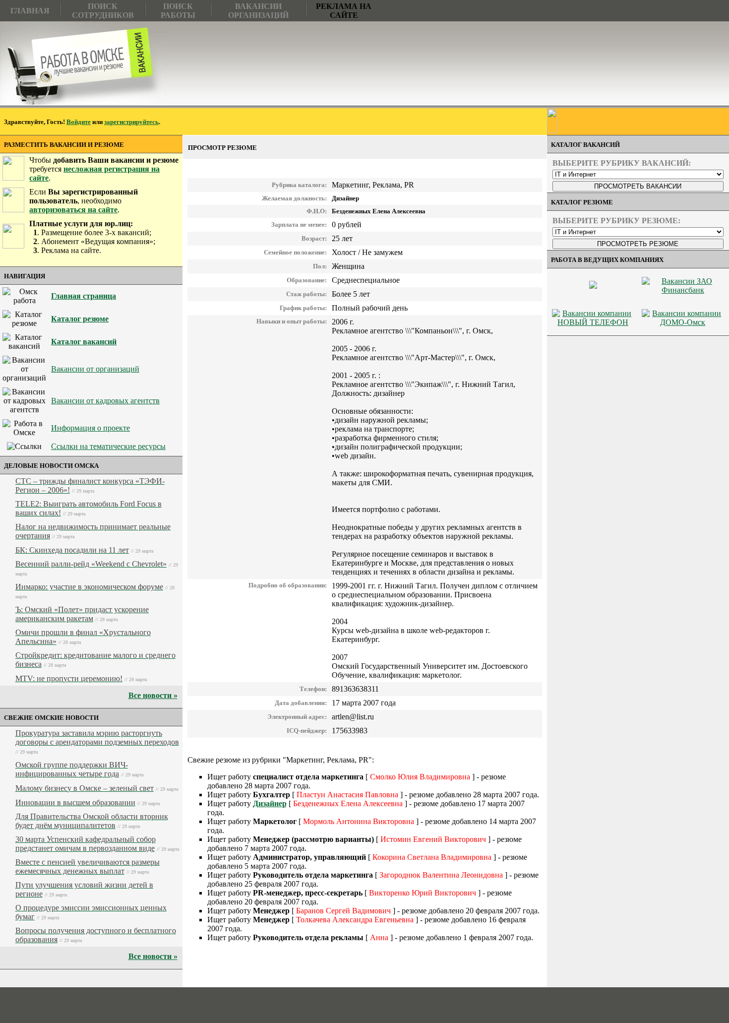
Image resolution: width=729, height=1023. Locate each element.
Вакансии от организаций (95, 369)
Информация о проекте (90, 428)
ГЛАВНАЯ (30, 10)
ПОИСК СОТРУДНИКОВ (103, 10)
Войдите (78, 122)
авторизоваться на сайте (73, 209)
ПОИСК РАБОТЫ (178, 10)
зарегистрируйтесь (131, 122)
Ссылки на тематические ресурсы (108, 446)
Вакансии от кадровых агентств (105, 400)
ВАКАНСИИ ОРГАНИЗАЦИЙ (258, 10)
